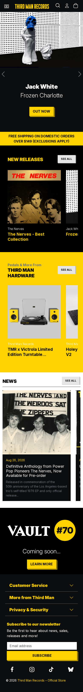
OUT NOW (41, 111)
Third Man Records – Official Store (41, 680)
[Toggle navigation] (6, 6)
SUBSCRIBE (42, 655)
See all (66, 158)
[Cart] (76, 6)
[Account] (67, 6)
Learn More (41, 564)
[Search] (58, 6)
